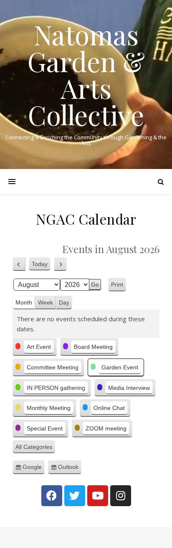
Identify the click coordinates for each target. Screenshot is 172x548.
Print (118, 285)
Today (40, 264)
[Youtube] (97, 495)
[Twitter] (74, 495)
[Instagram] (120, 495)
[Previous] (19, 264)
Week (45, 302)
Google (34, 468)
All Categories (33, 446)
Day (64, 302)
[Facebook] (51, 495)
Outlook (69, 468)
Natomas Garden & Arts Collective (86, 74)
